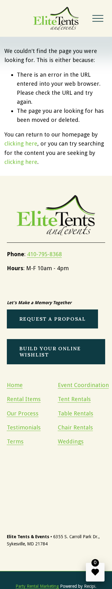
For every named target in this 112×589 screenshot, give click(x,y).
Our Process (23, 413)
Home (15, 385)
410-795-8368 (44, 254)
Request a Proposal (52, 319)
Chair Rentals (75, 427)
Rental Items (24, 399)
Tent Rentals (74, 399)
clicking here (20, 143)
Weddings (71, 441)
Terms (15, 441)
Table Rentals (75, 413)
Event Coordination (83, 385)
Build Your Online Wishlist (50, 351)
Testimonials (24, 427)
